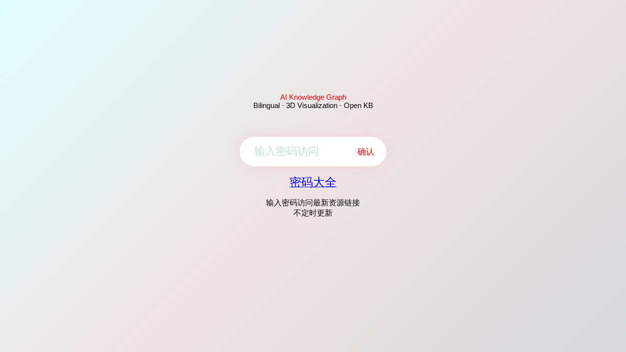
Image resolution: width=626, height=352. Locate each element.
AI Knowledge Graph (313, 97)
